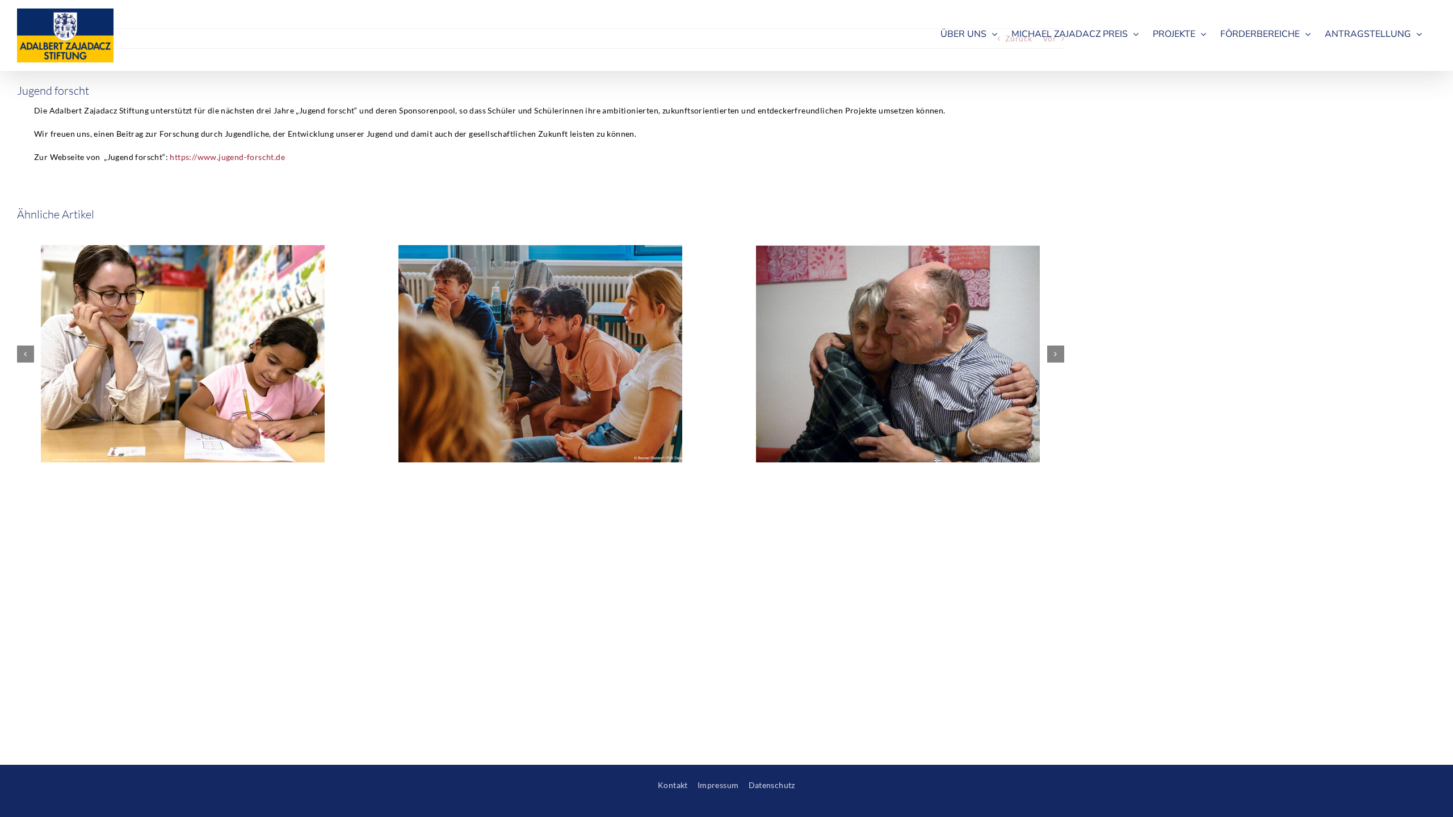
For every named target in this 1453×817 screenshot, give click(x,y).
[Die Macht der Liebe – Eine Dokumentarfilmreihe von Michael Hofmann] (898, 250)
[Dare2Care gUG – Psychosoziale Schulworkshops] (540, 250)
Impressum (718, 785)
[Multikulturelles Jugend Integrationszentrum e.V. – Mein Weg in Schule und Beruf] (183, 250)
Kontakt (673, 785)
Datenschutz (772, 785)
